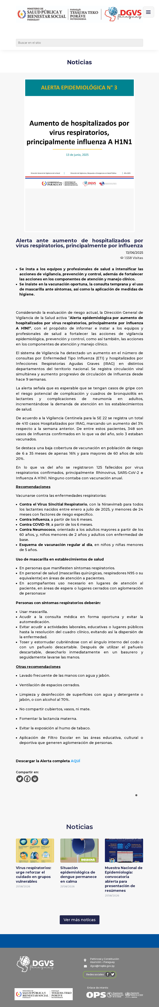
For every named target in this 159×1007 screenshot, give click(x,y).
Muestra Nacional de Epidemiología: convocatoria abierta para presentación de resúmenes (124, 879)
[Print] (34, 778)
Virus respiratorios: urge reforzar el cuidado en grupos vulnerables (33, 875)
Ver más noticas (80, 919)
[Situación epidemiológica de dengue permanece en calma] (79, 860)
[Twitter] (19, 778)
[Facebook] (27, 778)
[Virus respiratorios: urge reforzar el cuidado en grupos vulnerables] (35, 860)
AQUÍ (75, 761)
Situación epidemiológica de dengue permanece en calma (78, 875)
